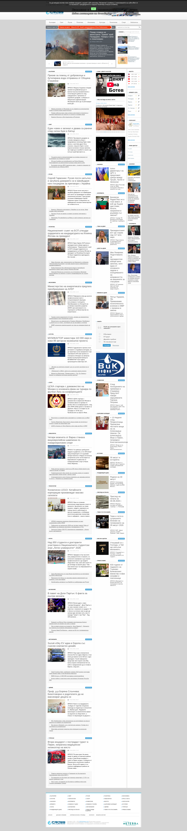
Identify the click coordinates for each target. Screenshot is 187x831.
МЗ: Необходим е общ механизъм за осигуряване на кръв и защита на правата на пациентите (69, 721)
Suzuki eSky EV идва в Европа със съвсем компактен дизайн (66, 644)
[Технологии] (56, 504)
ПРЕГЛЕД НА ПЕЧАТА (74, 809)
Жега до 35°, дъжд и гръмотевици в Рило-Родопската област (89, 28)
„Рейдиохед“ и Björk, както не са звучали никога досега (68, 371)
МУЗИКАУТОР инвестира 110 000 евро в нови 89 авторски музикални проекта (69, 339)
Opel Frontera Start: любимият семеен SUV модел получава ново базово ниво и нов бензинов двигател (69, 672)
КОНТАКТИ (91, 815)
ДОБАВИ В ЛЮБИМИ (61, 815)
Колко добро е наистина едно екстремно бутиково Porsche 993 (69, 679)
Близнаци (136, 129)
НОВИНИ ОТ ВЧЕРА (91, 804)
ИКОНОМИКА (125, 796)
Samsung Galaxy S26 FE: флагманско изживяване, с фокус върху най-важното (69, 530)
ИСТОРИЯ (125, 804)
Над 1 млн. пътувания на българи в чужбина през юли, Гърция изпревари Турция (67, 782)
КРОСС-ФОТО (126, 798)
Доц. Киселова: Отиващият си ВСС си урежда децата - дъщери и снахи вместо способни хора (134, 279)
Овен (129, 129)
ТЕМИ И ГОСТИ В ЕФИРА (110, 809)
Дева (134, 131)
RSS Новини (131, 158)
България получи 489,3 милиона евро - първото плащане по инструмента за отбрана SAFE (69, 166)
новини (121, 32)
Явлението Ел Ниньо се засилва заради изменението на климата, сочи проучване (68, 578)
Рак (129, 131)
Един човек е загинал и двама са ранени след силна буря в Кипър (70, 129)
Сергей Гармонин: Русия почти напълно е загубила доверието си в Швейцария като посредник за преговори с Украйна (69, 181)
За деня (130, 148)
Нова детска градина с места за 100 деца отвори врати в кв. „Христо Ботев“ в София (69, 469)
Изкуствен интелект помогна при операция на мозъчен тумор (67, 729)
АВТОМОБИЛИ (90, 806)
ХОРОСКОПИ (125, 801)
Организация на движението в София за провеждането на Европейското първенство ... (133, 59)
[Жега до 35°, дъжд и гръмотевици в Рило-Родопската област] (112, 27)
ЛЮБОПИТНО (108, 798)
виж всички (88, 71)
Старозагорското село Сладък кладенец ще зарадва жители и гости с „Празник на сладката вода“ (69, 477)
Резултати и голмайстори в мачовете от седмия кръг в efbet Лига (69, 418)
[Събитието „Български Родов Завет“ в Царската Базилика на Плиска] (110, 130)
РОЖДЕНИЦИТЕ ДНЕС (56, 809)
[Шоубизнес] (56, 605)
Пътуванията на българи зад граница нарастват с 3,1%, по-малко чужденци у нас (69, 778)
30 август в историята (115, 458)
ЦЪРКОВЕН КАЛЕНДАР (110, 804)
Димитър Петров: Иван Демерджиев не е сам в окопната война (134, 239)
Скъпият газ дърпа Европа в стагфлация (134, 178)
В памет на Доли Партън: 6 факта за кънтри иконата (67, 594)
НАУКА (52, 806)
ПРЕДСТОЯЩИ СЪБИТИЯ (89, 810)
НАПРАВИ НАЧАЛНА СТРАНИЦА (77, 815)
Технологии (113, 22)
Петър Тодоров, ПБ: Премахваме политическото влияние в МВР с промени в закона (117, 303)
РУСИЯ (88, 796)
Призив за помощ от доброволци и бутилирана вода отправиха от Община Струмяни (69, 78)
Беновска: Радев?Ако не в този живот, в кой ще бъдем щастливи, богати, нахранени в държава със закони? (117, 206)
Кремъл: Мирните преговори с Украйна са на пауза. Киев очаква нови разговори (68, 210)
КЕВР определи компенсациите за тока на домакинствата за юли (69, 325)
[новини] (55, 13)
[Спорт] (56, 401)
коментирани (135, 32)
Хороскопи (130, 155)
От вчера (130, 152)
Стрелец (135, 134)
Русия (70, 22)
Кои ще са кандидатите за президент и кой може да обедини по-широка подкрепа (133, 198)
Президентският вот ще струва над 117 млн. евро (117, 233)
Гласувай (107, 345)
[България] (56, 90)
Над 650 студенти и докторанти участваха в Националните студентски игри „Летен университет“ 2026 (68, 545)
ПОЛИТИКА (107, 796)
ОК (93, 9)
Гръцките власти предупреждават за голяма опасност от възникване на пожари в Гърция (68, 157)
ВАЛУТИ (106, 801)
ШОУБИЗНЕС (71, 806)
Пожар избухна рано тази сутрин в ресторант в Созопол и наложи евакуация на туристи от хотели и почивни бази (68, 113)
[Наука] (56, 557)
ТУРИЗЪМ (125, 806)
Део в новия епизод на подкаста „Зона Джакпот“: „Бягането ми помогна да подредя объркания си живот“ (69, 627)
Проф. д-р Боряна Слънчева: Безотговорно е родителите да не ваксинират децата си (66, 694)
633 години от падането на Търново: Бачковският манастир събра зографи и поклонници (117, 571)
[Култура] (56, 350)
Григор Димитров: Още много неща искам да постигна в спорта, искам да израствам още (68, 422)
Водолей (134, 136)
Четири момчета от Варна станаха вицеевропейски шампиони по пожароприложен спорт (66, 440)
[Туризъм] (56, 756)
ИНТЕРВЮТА (71, 801)
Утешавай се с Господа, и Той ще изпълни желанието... (116, 546)
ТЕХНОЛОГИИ (72, 798)
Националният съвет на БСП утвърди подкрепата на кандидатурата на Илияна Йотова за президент (70, 233)
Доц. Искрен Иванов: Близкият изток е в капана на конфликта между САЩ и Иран (134, 258)
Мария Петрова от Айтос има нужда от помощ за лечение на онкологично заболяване (133, 39)
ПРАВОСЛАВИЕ (126, 809)
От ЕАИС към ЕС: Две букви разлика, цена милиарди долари (134, 218)
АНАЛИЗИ (53, 801)
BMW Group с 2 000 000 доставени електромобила (67, 676)
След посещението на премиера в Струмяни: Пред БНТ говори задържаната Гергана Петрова (117, 393)
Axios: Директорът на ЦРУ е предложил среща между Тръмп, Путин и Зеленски (117, 175)
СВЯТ (69, 796)
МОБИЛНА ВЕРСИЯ (100, 815)
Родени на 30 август (116, 478)
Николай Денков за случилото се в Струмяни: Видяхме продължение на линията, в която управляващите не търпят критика (68, 273)
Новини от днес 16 (52, 27)
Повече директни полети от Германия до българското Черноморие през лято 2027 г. (67, 774)
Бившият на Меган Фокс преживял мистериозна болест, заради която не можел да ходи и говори (68, 622)
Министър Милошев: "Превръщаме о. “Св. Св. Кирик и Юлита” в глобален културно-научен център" (67, 374)
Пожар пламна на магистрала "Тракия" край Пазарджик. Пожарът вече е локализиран (102, 35)
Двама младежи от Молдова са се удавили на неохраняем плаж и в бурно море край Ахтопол (69, 109)
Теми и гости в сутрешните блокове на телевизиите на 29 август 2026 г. (117, 521)
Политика (80, 22)
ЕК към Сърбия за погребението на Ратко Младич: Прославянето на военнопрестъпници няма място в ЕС (67, 161)
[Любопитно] (56, 452)
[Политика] (56, 245)
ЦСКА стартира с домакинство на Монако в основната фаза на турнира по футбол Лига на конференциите (69, 389)
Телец (132, 129)
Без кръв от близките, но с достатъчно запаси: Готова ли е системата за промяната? (69, 725)
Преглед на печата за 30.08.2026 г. (116, 498)
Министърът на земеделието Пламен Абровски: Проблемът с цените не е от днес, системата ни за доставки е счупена (69, 321)
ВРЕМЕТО (52, 804)
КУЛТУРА (52, 798)
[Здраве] (56, 706)
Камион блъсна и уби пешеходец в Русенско (65, 117)
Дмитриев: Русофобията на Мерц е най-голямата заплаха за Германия (69, 218)
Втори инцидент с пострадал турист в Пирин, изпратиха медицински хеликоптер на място (68, 745)
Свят (61, 22)
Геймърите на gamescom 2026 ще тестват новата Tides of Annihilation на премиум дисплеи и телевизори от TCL (68, 526)
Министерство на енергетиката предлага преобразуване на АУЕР (69, 287)
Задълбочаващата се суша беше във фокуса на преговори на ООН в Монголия (69, 574)
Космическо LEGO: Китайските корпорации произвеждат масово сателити (65, 493)
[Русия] (56, 193)
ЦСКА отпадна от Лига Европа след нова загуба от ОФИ (69, 426)
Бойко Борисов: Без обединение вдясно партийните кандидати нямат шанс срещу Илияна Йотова (67, 268)
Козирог (130, 136)
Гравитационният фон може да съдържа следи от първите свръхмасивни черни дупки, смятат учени (69, 473)
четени (127, 32)
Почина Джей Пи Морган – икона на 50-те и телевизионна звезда (68, 631)
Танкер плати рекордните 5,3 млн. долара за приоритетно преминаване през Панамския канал (69, 317)
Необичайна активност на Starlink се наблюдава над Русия (70, 582)
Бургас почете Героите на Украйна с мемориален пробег (133, 48)
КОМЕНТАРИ (89, 801)
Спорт (124, 22)
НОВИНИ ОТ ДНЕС (73, 804)
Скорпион (130, 134)
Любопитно (134, 22)
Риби (138, 136)
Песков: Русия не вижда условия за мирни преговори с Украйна (67, 214)
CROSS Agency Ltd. (84, 821)
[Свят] (56, 140)
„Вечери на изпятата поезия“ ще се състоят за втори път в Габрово (69, 367)
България (52, 22)
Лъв (131, 131)
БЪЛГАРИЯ (53, 796)
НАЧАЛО (50, 815)
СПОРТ (88, 798)
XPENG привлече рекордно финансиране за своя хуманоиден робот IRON (66, 522)
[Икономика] (56, 298)
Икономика (91, 22)
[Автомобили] (56, 655)
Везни (136, 131)
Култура (102, 22)
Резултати (116, 345)
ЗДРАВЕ (106, 806)
